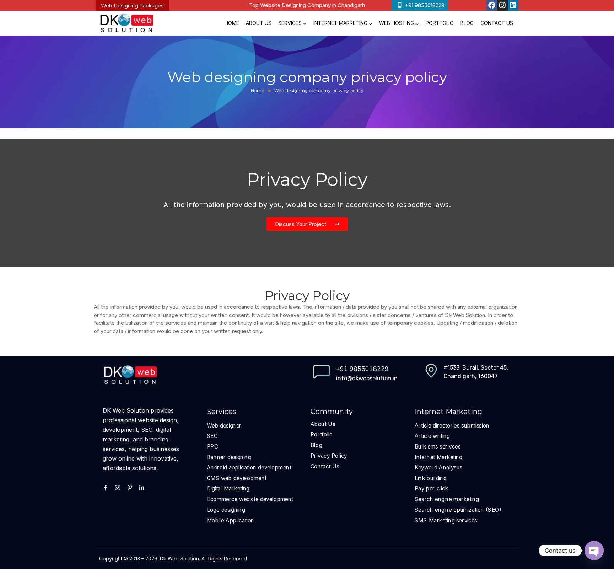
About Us (258, 23)
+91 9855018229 (362, 369)
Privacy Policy (329, 455)
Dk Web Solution (179, 558)
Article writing (432, 436)
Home (232, 23)
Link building (430, 478)
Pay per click (431, 488)
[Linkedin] (513, 5)
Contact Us (496, 23)
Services (290, 23)
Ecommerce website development (250, 499)
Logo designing (226, 509)
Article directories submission (452, 425)
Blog (467, 23)
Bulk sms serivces (437, 446)
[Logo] (127, 23)
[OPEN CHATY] (594, 550)
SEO (212, 436)
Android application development (249, 467)
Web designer (224, 425)
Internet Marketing (340, 23)
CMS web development (236, 478)
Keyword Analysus (439, 467)
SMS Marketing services (446, 520)
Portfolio (440, 23)
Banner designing (229, 456)
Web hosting (396, 23)
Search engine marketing (447, 499)
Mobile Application (230, 520)
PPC (212, 446)
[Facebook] (491, 5)
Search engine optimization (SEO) (458, 509)
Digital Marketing (228, 488)
